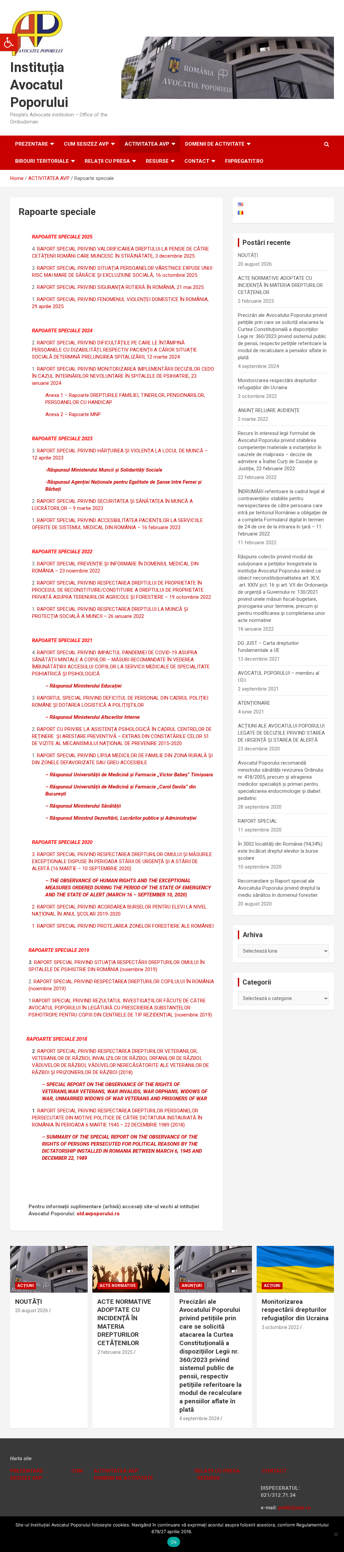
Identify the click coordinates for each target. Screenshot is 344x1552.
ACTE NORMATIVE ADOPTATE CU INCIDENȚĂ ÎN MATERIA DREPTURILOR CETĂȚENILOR (280, 285)
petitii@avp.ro (294, 1508)
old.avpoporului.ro (98, 1214)
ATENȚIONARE (254, 703)
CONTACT (274, 1471)
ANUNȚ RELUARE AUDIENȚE (269, 410)
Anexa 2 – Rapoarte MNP (73, 414)
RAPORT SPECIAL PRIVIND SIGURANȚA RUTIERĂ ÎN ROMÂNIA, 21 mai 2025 (120, 287)
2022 (94, 571)
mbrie (82, 571)
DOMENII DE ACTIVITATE (215, 144)
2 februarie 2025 (115, 1352)
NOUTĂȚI (248, 255)
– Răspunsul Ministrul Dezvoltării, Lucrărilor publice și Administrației (121, 818)
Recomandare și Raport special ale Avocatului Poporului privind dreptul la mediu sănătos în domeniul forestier (279, 888)
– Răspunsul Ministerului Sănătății (83, 806)
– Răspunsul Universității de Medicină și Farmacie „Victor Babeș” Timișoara (129, 775)
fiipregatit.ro (244, 161)
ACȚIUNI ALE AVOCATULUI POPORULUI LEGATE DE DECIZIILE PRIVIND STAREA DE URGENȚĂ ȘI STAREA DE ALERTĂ (281, 733)
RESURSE (157, 161)
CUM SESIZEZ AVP (86, 144)
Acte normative (117, 1285)
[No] (335, 1534)
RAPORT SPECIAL (257, 821)
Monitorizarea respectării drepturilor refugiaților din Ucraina (295, 1310)
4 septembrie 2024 (199, 1418)
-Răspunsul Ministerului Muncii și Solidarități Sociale (103, 470)
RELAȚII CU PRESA (107, 161)
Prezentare (31, 144)
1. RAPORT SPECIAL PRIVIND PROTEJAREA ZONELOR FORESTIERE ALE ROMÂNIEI (123, 926)
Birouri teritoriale (42, 161)
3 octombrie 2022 (280, 1327)
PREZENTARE (26, 1471)
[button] (8, 42)
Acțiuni (25, 1285)
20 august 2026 (31, 1310)
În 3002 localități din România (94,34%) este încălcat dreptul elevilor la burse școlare (280, 851)
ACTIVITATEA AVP (147, 144)
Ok (174, 1542)
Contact (196, 161)
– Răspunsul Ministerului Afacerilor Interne (92, 717)
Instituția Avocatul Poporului (39, 85)
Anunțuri (191, 1285)
